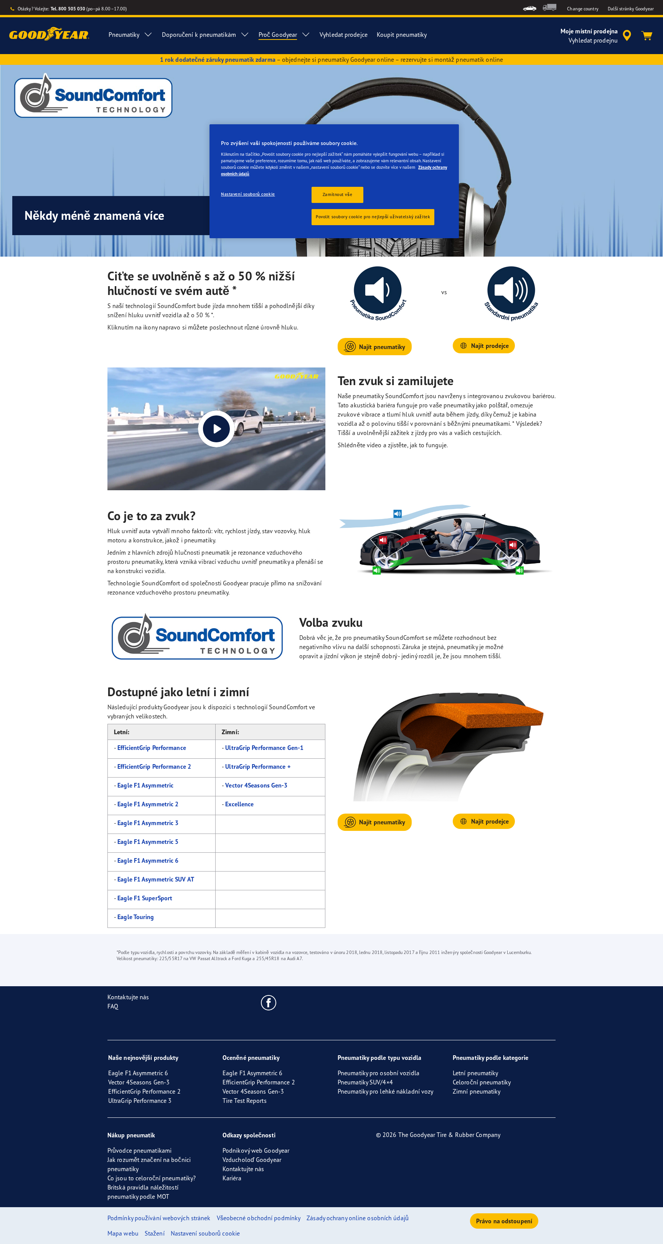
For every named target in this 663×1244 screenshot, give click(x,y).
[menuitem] (529, 7)
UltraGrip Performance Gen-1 (264, 747)
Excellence (239, 804)
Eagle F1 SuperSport (144, 898)
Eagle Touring (135, 917)
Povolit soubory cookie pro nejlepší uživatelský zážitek (373, 216)
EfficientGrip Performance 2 (154, 766)
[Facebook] (269, 1002)
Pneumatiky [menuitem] (124, 34)
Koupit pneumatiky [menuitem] (402, 34)
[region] (334, 181)
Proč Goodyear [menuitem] (278, 34)
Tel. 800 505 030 (68, 9)
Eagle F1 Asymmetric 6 (147, 860)
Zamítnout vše (337, 194)
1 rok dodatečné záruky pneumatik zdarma (217, 59)
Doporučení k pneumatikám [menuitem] (199, 34)
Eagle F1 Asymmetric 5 (147, 841)
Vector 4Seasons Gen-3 (256, 785)
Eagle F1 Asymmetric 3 (147, 823)
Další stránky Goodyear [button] (631, 9)
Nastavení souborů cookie (248, 194)
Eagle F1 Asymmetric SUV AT (155, 879)
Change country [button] (582, 9)
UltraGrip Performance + (257, 766)
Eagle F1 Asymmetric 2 (147, 804)
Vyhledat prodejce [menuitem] (344, 34)
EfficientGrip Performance (151, 747)
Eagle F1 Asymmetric (145, 785)
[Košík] (647, 36)
